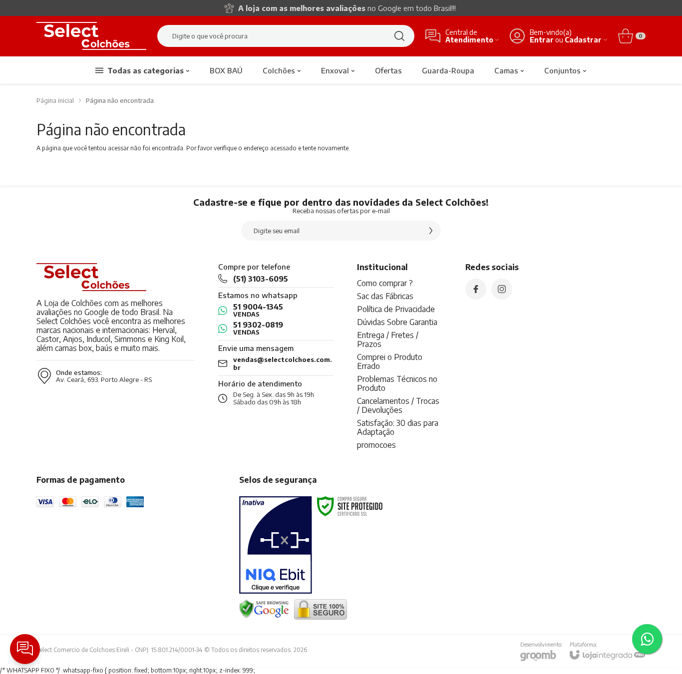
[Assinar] (431, 231)
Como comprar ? (385, 283)
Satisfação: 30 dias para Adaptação (397, 427)
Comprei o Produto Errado (389, 361)
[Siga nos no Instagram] (501, 289)
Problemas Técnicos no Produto (397, 383)
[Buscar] (399, 36)
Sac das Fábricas (385, 296)
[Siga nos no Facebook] (475, 289)
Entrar (542, 39)
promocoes (376, 445)
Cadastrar (583, 39)
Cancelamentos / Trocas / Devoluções (398, 405)
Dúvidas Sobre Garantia (397, 322)
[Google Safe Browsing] (264, 608)
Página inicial (55, 100)
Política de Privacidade (396, 309)
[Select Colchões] (91, 36)
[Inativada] (275, 545)
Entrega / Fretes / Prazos (387, 339)
